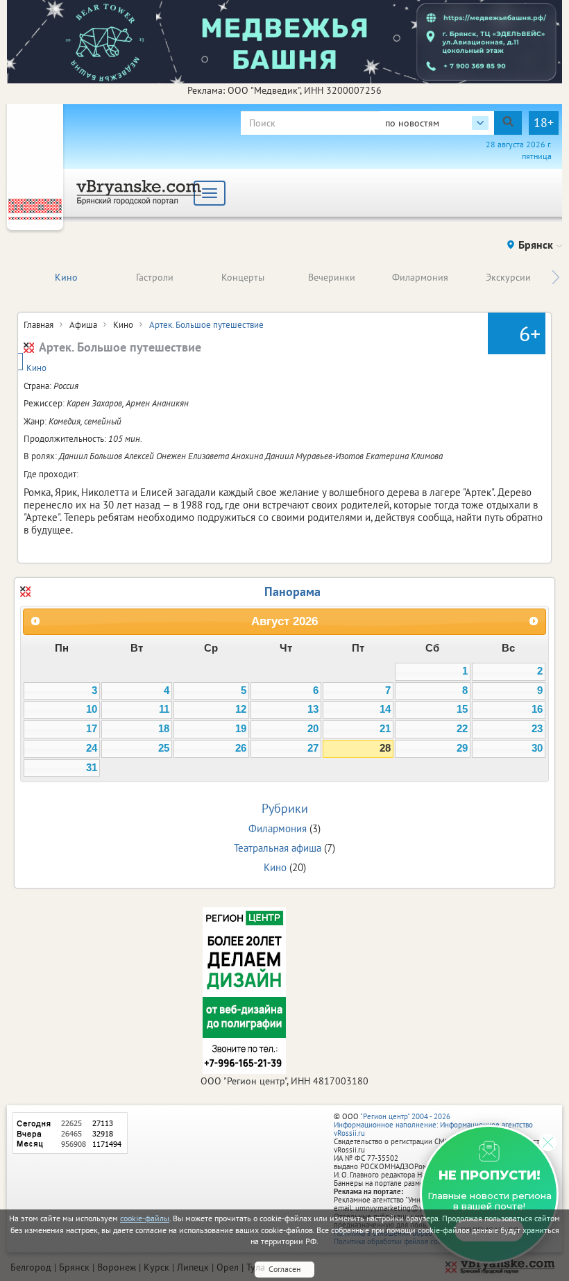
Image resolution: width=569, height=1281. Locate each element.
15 (462, 709)
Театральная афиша (277, 847)
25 (163, 748)
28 (385, 748)
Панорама (292, 592)
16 (537, 709)
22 (462, 728)
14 (385, 709)
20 (313, 728)
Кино (66, 277)
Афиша (83, 325)
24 (91, 748)
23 (537, 728)
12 (240, 709)
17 (91, 728)
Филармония (420, 277)
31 (91, 767)
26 (240, 748)
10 (91, 709)
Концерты (242, 277)
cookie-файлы (144, 1218)
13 (313, 709)
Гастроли (154, 277)
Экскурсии (508, 277)
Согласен (284, 1269)
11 (164, 709)
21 (385, 728)
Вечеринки (331, 277)
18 (163, 728)
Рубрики (285, 808)
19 (240, 728)
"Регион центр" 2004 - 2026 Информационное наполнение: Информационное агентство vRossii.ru (433, 1124)
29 (462, 748)
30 (537, 748)
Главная (38, 325)
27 (313, 748)
